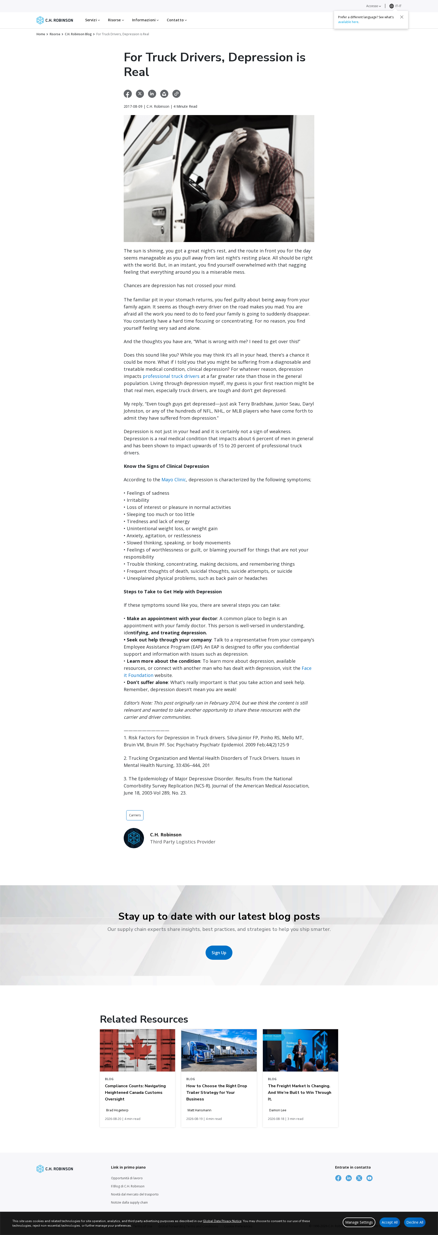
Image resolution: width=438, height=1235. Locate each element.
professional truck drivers (171, 376)
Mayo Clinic (173, 479)
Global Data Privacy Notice (222, 1221)
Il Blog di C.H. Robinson (127, 1186)
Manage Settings (359, 1222)
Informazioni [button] (144, 19)
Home (40, 34)
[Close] (401, 17)
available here (348, 22)
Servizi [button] (91, 19)
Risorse (55, 34)
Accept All (390, 1222)
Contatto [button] (176, 19)
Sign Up (219, 952)
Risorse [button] (115, 19)
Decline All (414, 1222)
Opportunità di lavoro (127, 1178)
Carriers (135, 815)
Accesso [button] (372, 6)
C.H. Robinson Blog (78, 34)
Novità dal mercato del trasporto (135, 1194)
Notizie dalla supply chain (129, 1202)
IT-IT (398, 6)
